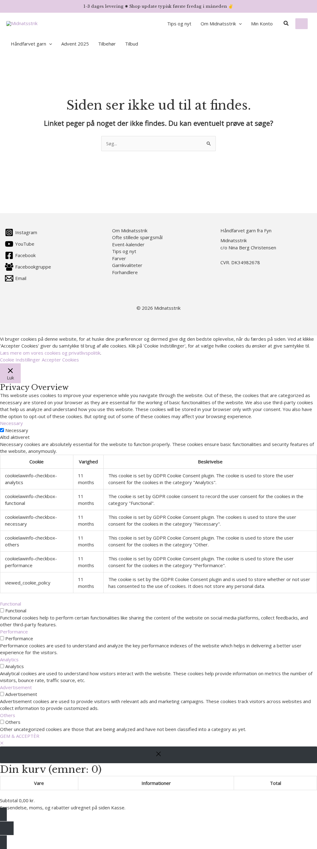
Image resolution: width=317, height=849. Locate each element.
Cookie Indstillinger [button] (20, 360)
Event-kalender (128, 244)
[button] (239, 23)
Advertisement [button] (16, 687)
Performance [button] (14, 631)
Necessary (16, 430)
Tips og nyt (124, 251)
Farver (119, 258)
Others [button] (7, 715)
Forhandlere (125, 272)
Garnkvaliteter (127, 265)
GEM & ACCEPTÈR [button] (19, 736)
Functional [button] (10, 604)
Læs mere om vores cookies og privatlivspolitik (50, 353)
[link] (301, 23)
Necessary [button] (11, 423)
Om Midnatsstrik (129, 230)
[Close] (158, 754)
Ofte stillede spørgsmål (137, 237)
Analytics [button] (9, 659)
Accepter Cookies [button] (60, 360)
